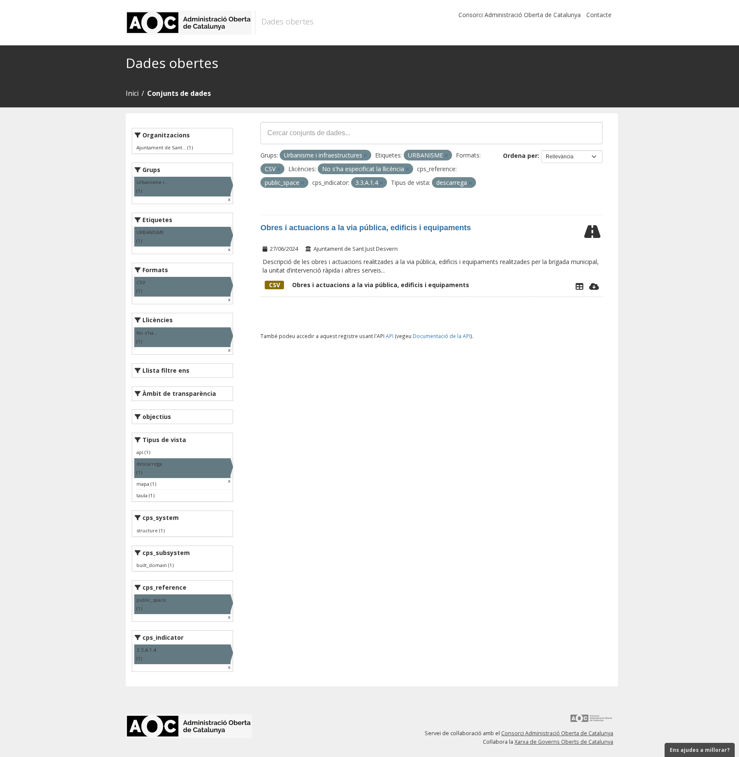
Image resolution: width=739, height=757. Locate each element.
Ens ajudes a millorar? (700, 750)
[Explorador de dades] (579, 286)
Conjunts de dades (179, 93)
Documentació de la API (441, 335)
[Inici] (190, 23)
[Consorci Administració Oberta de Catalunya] (591, 721)
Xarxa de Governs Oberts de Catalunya (563, 741)
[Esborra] (365, 155)
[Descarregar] (594, 286)
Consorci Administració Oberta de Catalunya (519, 15)
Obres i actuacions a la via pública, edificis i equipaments (365, 227)
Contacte (599, 15)
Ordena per (520, 155)
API (389, 335)
